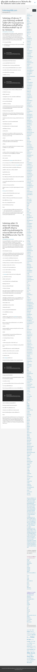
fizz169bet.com (29, 105)
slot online (28, 285)
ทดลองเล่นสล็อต (29, 378)
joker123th (28, 143)
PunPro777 (32, 639)
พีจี (27, 402)
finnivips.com (29, 102)
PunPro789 (29, 235)
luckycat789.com (29, 162)
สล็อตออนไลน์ (29, 440)
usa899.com (29, 337)
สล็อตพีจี (28, 435)
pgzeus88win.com (30, 220)
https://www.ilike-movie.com (31, 615)
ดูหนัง (28, 601)
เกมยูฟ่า (28, 469)
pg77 (28, 206)
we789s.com (29, 346)
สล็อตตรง (28, 434)
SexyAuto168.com (30, 276)
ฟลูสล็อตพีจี (28, 408)
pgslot (28, 586)
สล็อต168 (28, 420)
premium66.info (29, 226)
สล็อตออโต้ (28, 441)
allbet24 (28, 584)
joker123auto (29, 141)
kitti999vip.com (29, 152)
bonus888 (28, 74)
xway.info (28, 355)
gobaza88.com (29, 123)
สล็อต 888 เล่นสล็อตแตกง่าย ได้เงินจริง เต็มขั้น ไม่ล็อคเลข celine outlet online (16, 2)
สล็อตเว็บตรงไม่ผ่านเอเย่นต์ (31, 452)
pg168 (28, 205)
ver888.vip (28, 338)
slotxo (28, 576)
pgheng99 (28, 209)
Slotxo (28, 291)
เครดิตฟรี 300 (29, 473)
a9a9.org (28, 33)
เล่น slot (28, 475)
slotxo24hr (28, 293)
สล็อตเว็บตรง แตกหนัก (30, 446)
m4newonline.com (30, 165)
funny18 (28, 112)
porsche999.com (29, 223)
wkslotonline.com (29, 350)
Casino (28, 80)
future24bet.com (29, 114)
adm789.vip (29, 44)
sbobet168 (28, 268)
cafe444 (28, 77)
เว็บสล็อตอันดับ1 (29, 485)
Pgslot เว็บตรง (29, 212)
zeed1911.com (29, 359)
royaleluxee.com (29, 259)
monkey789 (29, 182)
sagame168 (29, 264)
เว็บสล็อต (28, 482)
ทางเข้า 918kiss (29, 381)
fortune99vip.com (30, 106)
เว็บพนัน (28, 479)
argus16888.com (29, 52)
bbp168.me (28, 64)
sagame (28, 262)
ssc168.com (29, 300)
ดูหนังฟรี (28, 616)
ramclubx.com (29, 247)
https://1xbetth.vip (30, 580)
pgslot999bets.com (30, 217)
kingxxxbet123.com (30, 149)
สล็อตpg (28, 429)
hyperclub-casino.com (30, 132)
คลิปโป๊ (28, 579)
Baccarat (28, 59)
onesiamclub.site (29, 193)
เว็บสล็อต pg (29, 484)
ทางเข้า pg (28, 382)
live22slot (28, 159)
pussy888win (29, 244)
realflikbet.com (29, 249)
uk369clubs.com (29, 335)
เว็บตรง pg (28, 478)
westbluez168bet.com (30, 347)
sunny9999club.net (30, 308)
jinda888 (28, 138)
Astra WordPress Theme (18, 669)
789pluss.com (29, 23)
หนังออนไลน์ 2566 (29, 461)
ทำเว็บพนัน (28, 391)
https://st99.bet (29, 563)
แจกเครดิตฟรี (29, 488)
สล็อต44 (28, 422)
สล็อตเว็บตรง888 (29, 449)
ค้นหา (28, 8)
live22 (28, 158)
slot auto (28, 284)
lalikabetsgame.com (30, 155)
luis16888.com (29, 164)
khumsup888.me (29, 146)
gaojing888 (28, 118)
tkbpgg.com (29, 315)
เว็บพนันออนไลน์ (29, 481)
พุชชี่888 (28, 405)
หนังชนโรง (28, 458)
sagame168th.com (30, 267)
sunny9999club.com (30, 306)
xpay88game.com (29, 353)
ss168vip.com (29, 299)
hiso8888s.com (29, 129)
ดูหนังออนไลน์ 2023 (30, 373)
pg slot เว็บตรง (29, 202)
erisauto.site (29, 94)
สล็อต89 (28, 428)
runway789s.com (29, 261)
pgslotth (28, 218)
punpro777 (28, 620)
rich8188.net (29, 252)
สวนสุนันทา (28, 455)
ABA (27, 35)
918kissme (28, 30)
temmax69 (28, 312)
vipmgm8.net (29, 341)
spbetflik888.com (29, 294)
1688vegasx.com (29, 15)
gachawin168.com (30, 115)
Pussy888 (28, 641)
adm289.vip (29, 41)
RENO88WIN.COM (30, 250)
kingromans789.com (30, 147)
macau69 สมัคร (29, 168)
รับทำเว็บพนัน (29, 414)
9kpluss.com (29, 32)
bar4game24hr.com (30, 62)
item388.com (29, 135)
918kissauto (29, 29)
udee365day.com (29, 323)
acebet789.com (29, 38)
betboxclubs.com (29, 67)
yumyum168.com (29, 358)
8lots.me (28, 26)
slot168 (28, 287)
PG (27, 196)
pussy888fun (29, 243)
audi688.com (29, 55)
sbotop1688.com (29, 270)
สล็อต (28, 417)
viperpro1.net (29, 340)
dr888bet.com (29, 88)
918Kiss (28, 27)
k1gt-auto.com (29, 144)
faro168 (28, 99)
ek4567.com (29, 91)
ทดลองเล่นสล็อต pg (30, 379)
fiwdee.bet (28, 103)
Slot (27, 282)
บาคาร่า (28, 393)
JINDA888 (28, 570)
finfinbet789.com (29, 100)
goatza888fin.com (30, 121)
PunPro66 (28, 229)
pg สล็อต (28, 203)
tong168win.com (29, 317)
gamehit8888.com (30, 117)
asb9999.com (29, 53)
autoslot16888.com (30, 56)
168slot (28, 17)
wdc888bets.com (29, 344)
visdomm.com (29, 343)
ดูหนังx (28, 370)
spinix (28, 296)
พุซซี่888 (28, 406)
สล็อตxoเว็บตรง (29, 432)
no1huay (28, 188)
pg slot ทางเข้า (29, 199)
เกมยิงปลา (28, 467)
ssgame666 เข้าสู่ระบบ (30, 303)
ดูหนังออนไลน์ (29, 597)
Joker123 (33, 634)
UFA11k (28, 326)
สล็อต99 (28, 571)
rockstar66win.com (30, 256)
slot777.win (29, 290)
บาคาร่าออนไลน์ (29, 396)
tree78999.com (29, 320)
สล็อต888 (28, 426)
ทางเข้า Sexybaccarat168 (31, 387)
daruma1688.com (29, 85)
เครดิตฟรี (28, 472)
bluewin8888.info (29, 71)
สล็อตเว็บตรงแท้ (29, 450)
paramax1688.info (30, 194)
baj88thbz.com (29, 61)
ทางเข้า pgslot (29, 385)
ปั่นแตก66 (28, 397)
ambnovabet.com (29, 50)
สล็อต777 (28, 425)
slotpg (28, 578)
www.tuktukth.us (29, 352)
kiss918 (28, 150)
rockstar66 (28, 255)
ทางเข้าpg (28, 388)
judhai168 (28, 567)
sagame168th (29, 265)
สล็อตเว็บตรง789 (29, 447)
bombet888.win (29, 73)
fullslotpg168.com (5, 31)
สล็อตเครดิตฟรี (29, 443)
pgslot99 (28, 214)
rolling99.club (29, 258)
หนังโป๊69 (28, 464)
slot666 (28, 288)
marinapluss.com (29, 170)
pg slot (28, 197)
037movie (28, 14)
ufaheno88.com (29, 329)
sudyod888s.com (29, 305)
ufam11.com (29, 331)
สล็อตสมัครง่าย (29, 438)
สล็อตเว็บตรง (29, 444)
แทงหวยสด (28, 493)
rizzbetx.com (29, 253)
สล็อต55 (28, 423)
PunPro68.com (29, 232)
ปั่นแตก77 (28, 399)
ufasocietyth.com (29, 334)
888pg (28, 24)
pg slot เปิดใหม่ (29, 200)
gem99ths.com (29, 120)
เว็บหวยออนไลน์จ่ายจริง (30, 487)
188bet (28, 20)
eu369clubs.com (29, 97)
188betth (28, 21)
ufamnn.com (29, 332)
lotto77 (28, 161)
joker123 (28, 559)
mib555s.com (29, 179)
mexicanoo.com (29, 176)
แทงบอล (28, 490)
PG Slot (29, 639)
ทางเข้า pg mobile (29, 384)
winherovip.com (29, 349)
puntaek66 (28, 238)
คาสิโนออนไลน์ (29, 364)
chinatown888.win (30, 82)
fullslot (28, 108)
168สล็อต (28, 18)
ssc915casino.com (30, 302)
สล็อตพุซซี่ (28, 437)
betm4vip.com (29, 68)
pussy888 (28, 241)
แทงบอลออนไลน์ (29, 491)
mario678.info (29, 171)
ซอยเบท (28, 367)
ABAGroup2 (29, 36)
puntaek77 (28, 240)
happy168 (28, 126)
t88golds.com (29, 309)
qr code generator (30, 246)
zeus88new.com (29, 361)
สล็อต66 (28, 564)
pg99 (28, 208)
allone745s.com (29, 47)
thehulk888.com (29, 314)
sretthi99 (28, 297)
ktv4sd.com (29, 153)
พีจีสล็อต (28, 403)
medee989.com (29, 173)
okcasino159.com (29, 191)
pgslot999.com (29, 215)
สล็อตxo (28, 431)
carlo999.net (29, 79)
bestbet (28, 65)
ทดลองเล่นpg (29, 376)
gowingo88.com (29, 124)
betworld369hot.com (30, 70)
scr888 (28, 273)
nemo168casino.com (30, 185)
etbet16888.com (29, 96)
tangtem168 (29, 311)
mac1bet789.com (29, 167)
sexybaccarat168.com (30, 279)
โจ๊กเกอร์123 (29, 494)
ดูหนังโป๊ (28, 375)
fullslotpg (11, 160)
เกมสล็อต (28, 470)
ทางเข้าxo (28, 390)
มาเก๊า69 (28, 411)
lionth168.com (29, 156)
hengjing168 (29, 127)
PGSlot (28, 211)
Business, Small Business (31, 76)
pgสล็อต (28, 221)
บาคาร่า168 (28, 394)
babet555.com (29, 58)
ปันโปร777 (28, 400)
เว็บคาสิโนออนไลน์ (29, 476)
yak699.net (28, 356)
